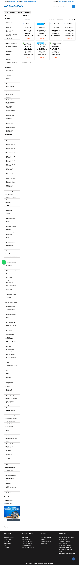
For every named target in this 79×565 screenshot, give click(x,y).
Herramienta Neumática (9, 124)
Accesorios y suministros (9, 131)
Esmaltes (8, 346)
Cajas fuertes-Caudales (10, 31)
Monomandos (10, 282)
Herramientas (8, 134)
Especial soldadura (11, 314)
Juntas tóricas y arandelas (10, 276)
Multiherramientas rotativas (11, 103)
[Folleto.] (6, 527)
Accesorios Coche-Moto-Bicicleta (11, 461)
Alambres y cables (11, 25)
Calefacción (9, 470)
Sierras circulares (10, 110)
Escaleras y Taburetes (12, 46)
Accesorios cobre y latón (11, 259)
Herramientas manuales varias (10, 182)
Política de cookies (27, 543)
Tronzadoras (9, 121)
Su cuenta (44, 534)
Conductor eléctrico (11, 216)
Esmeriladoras (10, 86)
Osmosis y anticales (11, 285)
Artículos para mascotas (10, 427)
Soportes (8, 59)
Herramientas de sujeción (10, 164)
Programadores (10, 242)
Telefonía (8, 490)
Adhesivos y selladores (9, 21)
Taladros (8, 75)
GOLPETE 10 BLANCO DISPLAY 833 (42, 30)
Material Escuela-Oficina (10, 457)
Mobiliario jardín (10, 396)
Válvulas (8, 297)
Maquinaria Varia (10, 127)
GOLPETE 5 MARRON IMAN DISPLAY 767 (28, 50)
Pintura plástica (10, 352)
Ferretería (7, 18)
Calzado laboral (10, 306)
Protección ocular (10, 328)
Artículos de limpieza (11, 424)
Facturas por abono (46, 541)
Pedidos (43, 539)
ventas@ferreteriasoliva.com (28, 1)
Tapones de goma (11, 294)
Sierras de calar (10, 113)
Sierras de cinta (10, 115)
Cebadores (9, 208)
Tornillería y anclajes (11, 62)
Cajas (7, 205)
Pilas (7, 237)
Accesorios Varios (11, 197)
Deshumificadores (11, 475)
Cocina (8, 436)
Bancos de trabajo (11, 176)
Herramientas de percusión (10, 161)
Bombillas (8, 202)
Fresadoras (9, 89)
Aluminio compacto (11, 262)
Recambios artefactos (9, 288)
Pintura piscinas (10, 349)
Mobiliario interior (10, 444)
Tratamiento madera (11, 365)
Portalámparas (10, 240)
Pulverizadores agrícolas (10, 401)
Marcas (6, 497)
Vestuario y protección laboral (11, 303)
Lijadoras (8, 97)
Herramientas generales (9, 168)
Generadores (9, 92)
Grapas (8, 224)
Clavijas (8, 213)
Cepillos (8, 78)
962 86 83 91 (12, 1)
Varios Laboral (10, 334)
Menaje (7, 413)
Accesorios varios (10, 300)
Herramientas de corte (10, 149)
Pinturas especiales (11, 357)
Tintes (7, 362)
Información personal (46, 537)
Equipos (8, 373)
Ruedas (8, 54)
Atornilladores (10, 73)
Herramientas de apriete (10, 145)
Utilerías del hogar (11, 465)
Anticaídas (9, 312)
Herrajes (8, 49)
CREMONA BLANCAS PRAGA (69, 29)
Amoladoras (9, 70)
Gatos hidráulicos (10, 178)
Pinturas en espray (11, 354)
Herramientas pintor (11, 341)
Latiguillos (8, 280)
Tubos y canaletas (11, 250)
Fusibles (8, 221)
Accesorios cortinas (11, 416)
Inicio (5, 16)
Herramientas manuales (9, 376)
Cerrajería (9, 38)
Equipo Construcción (11, 43)
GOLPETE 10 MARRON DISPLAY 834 (55, 30)
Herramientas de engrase (10, 153)
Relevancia (63, 20)
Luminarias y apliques (11, 232)
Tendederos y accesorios (9, 453)
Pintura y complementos (9, 338)
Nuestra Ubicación (26, 545)
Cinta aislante (9, 210)
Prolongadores (10, 245)
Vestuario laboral (10, 309)
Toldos (8, 386)
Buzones (8, 27)
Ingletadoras (9, 94)
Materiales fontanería (11, 256)
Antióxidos (9, 344)
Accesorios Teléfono (11, 192)
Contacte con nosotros (28, 547)
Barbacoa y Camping (11, 380)
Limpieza (8, 483)
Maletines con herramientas (9, 137)
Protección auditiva (11, 322)
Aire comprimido (10, 81)
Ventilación (9, 493)
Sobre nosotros (26, 539)
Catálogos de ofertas (9, 537)
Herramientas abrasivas (9, 141)
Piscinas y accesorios (11, 398)
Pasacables (9, 234)
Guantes (8, 320)
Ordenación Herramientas (9, 172)
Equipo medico (10, 478)
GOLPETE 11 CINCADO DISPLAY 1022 (42, 50)
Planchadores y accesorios (10, 447)
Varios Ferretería (10, 65)
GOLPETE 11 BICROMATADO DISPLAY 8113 (28, 30)
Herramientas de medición (10, 157)
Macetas (8, 393)
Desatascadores (10, 268)
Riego (7, 405)
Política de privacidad (27, 541)
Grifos (7, 273)
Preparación (9, 360)
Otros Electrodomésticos (11, 487)
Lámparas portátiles (11, 226)
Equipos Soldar (10, 83)
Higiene (8, 481)
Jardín (6, 370)
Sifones (8, 292)
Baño (7, 430)
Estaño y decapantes (11, 270)
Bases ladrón (9, 200)
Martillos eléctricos (11, 100)
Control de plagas (11, 421)
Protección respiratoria (9, 331)
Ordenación (9, 51)
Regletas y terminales (11, 248)
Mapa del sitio (7, 539)
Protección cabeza (11, 325)
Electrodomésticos (10, 467)
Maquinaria (8, 67)
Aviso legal (25, 537)
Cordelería (9, 41)
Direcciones (44, 543)
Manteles (8, 441)
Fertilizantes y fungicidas (9, 389)
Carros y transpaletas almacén (11, 35)
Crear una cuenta (70, 1)
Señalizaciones (10, 57)
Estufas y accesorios (11, 438)
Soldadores (9, 118)
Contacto (62, 534)
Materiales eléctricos (10, 189)
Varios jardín (9, 407)
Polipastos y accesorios (9, 107)
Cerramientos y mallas (10, 383)
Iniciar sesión (61, 1)
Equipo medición (10, 218)
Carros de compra (11, 433)
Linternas (8, 229)
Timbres (8, 253)
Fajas (7, 317)
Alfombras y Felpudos (11, 418)
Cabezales (9, 265)
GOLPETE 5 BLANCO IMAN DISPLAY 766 (55, 49)
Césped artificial (10, 410)
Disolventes (9, 368)
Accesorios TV (10, 194)
